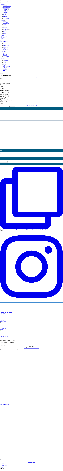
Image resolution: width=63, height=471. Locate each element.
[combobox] (3, 162)
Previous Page (32, 105)
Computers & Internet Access (6, 66)
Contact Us (2, 35)
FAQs (2, 38)
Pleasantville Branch (5, 49)
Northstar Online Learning (6, 56)
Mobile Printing (5, 69)
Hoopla (7, 312)
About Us (2, 34)
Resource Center (6, 48)
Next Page (36, 105)
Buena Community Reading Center (7, 44)
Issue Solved (1, 337)
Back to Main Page (28, 105)
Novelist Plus (4, 62)
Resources (2, 58)
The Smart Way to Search (3, 313)
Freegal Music (4, 52)
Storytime (4, 70)
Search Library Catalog (12, 106)
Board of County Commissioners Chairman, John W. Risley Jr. (31, 348)
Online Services (3, 51)
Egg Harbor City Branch (6, 45)
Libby (7, 336)
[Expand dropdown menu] (5, 51)
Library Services (3, 63)
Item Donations (4, 68)
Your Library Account (4, 36)
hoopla (3, 53)
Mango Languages (5, 55)
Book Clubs (4, 65)
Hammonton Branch (5, 47)
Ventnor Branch (5, 50)
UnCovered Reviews (3, 328)
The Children (1, 329)
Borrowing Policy (3, 37)
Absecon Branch (5, 43)
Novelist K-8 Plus (5, 61)
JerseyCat (5, 67)
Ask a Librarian (3, 466)
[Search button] (7, 162)
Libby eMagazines (5, 54)
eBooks (5, 312)
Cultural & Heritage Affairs (31, 462)
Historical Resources (5, 60)
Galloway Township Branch (6, 46)
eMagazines (2, 336)
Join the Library (3, 464)
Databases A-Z (4, 59)
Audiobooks (2, 312)
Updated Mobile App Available (3, 321)
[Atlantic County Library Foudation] (31, 404)
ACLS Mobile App (5, 64)
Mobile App (2, 320)
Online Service (10, 312)
